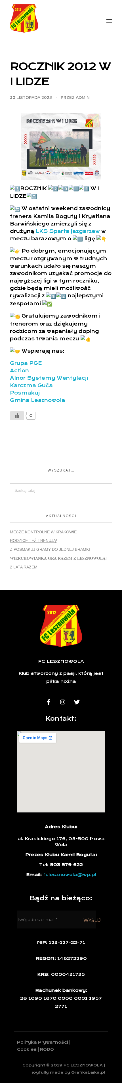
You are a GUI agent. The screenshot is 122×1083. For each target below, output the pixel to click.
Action (19, 370)
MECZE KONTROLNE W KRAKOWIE (43, 532)
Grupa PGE (26, 363)
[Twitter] (77, 702)
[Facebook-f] (48, 702)
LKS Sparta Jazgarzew (68, 231)
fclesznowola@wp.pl (69, 874)
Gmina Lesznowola (37, 400)
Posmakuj (25, 393)
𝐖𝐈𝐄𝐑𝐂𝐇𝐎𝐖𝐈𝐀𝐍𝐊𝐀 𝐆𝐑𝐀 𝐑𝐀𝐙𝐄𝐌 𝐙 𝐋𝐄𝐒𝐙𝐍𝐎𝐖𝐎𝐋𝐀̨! (58, 558)
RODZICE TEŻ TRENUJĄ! (33, 540)
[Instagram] (63, 702)
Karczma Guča (31, 385)
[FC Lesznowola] (24, 18)
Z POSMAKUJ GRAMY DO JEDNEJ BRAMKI (50, 549)
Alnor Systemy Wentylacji (49, 378)
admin (83, 97)
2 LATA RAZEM (23, 567)
